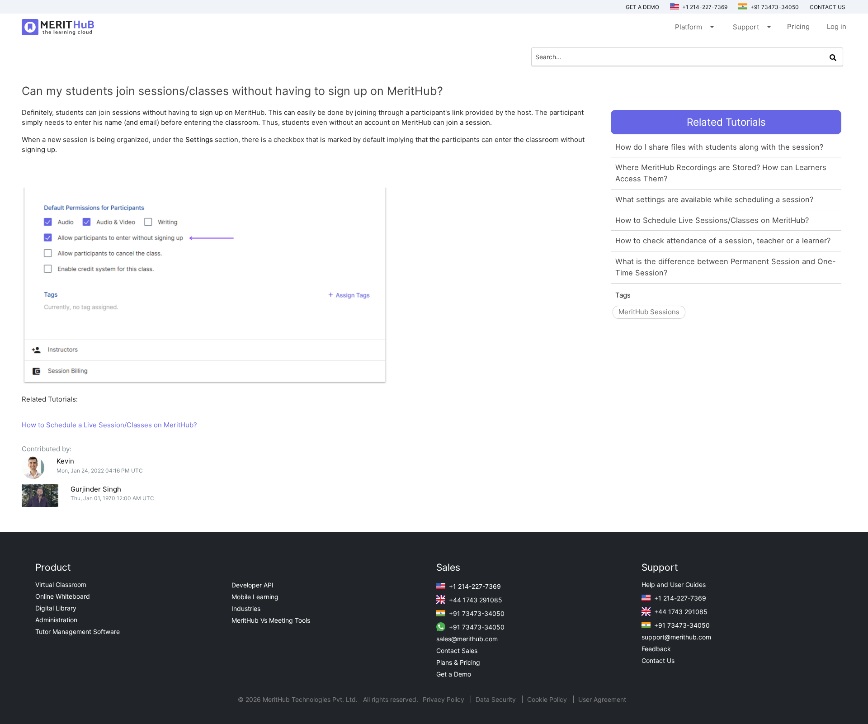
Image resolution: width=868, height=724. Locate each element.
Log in (836, 26)
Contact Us (658, 660)
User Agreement (602, 699)
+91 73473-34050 (774, 7)
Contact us (827, 7)
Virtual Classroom (60, 584)
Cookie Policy (547, 699)
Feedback (656, 649)
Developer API (252, 585)
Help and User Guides (674, 584)
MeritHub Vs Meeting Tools (270, 620)
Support (751, 26)
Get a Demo (642, 7)
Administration (56, 620)
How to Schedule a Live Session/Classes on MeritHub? (109, 425)
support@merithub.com (676, 637)
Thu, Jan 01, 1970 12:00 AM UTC (112, 498)
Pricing (798, 26)
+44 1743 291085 (474, 600)
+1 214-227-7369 (704, 7)
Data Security (497, 699)
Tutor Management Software (77, 631)
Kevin (65, 461)
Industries (245, 608)
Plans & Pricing (458, 662)
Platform (694, 26)
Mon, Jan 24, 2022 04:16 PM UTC (100, 470)
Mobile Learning (254, 597)
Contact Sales (456, 650)
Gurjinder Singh (96, 489)
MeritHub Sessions (648, 312)
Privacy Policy (444, 699)
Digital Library (55, 608)
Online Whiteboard (62, 596)
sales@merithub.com (467, 639)
